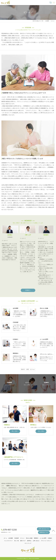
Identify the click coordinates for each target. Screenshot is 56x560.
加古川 (23, 369)
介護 (27, 369)
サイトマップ (28, 543)
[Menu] (53, 2)
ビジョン (32, 369)
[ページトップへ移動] (53, 530)
